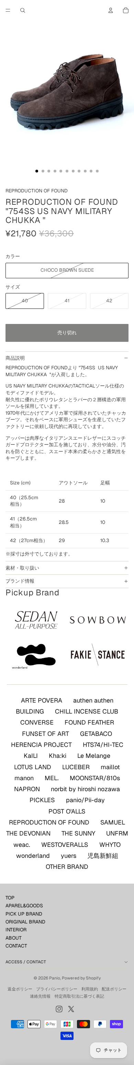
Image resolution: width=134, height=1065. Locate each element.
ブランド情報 (19, 581)
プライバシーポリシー (56, 989)
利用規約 (89, 989)
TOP (9, 898)
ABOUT (13, 938)
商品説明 (15, 358)
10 (91, 171)
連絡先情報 (40, 996)
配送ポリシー (114, 989)
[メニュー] (8, 10)
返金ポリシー (20, 989)
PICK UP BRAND (23, 914)
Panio (54, 978)
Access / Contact (25, 962)
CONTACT (16, 946)
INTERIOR (15, 930)
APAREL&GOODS (24, 906)
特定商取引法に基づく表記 (79, 996)
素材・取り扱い (22, 568)
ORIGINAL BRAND (25, 922)
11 (97, 171)
